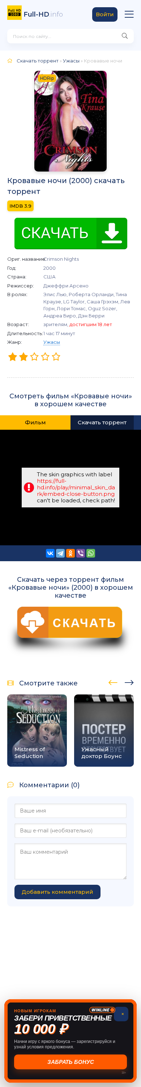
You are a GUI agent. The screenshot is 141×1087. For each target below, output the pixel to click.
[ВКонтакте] (50, 553)
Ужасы (51, 342)
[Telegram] (60, 553)
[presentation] (113, 681)
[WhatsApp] (90, 553)
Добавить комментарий (57, 891)
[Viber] (80, 553)
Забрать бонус (70, 1062)
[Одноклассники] (70, 553)
